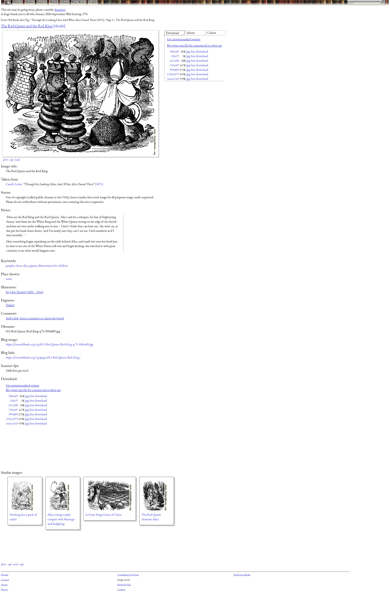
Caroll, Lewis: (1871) (54, 184)
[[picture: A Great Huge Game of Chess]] (109, 495)
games (33, 265)
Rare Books (79, 2)
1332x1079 (173, 74)
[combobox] (364, 3)
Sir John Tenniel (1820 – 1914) (24, 292)
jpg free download (197, 51)
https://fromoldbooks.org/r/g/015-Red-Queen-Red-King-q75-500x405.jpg (49, 344)
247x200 (174, 60)
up (11, 159)
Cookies (121, 589)
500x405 (174, 51)
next (17, 159)
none (9, 279)
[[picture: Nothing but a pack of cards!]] (25, 495)
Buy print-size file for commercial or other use (194, 45)
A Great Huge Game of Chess (103, 515)
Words (54, 2)
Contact (5, 579)
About (65, 2)
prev (5, 159)
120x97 (175, 56)
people (10, 265)
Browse (29, 2)
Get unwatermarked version (183, 39)
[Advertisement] (189, 106)
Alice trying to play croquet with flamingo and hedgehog (61, 519)
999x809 (174, 70)
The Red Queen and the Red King (27, 25)
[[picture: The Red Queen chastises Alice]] (156, 495)
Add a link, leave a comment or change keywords (35, 318)
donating (59, 9)
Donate (17, 2)
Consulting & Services (128, 574)
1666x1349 (173, 79)
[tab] (174, 32)
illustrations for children (53, 265)
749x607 (174, 65)
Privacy (4, 589)
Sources (42, 2)
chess (18, 265)
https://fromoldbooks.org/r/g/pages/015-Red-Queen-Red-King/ (43, 357)
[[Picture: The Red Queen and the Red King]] (80, 93)
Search (93, 2)
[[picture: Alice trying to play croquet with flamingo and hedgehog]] (63, 495)
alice (25, 265)
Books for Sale (124, 584)
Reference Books (242, 574)
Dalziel (10, 305)
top (21, 564)
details (59, 25)
